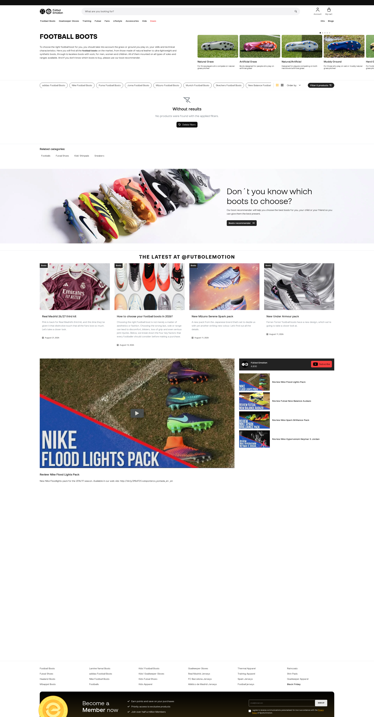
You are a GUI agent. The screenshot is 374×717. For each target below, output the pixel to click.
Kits (323, 21)
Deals (153, 21)
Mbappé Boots (48, 684)
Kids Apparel (145, 684)
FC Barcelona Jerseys (200, 679)
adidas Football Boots (100, 673)
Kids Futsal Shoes (148, 679)
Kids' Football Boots (149, 668)
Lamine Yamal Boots (99, 668)
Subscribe (324, 364)
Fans (107, 21)
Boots (43, 265)
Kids (144, 21)
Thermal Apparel (247, 668)
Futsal (98, 21)
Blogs (331, 21)
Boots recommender (240, 223)
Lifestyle (117, 21)
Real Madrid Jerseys (199, 673)
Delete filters (189, 124)
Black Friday (294, 684)
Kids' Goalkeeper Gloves (151, 673)
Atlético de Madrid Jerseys (202, 684)
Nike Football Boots (99, 679)
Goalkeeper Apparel (297, 679)
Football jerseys (246, 684)
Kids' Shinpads (81, 155)
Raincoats (292, 668)
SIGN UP (321, 703)
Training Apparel (246, 673)
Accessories (132, 21)
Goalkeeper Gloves (69, 21)
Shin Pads (292, 673)
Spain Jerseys (245, 679)
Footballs (45, 155)
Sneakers (99, 155)
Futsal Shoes (62, 155)
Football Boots (47, 21)
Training (87, 21)
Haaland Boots (47, 679)
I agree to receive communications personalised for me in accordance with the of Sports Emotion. (288, 711)
